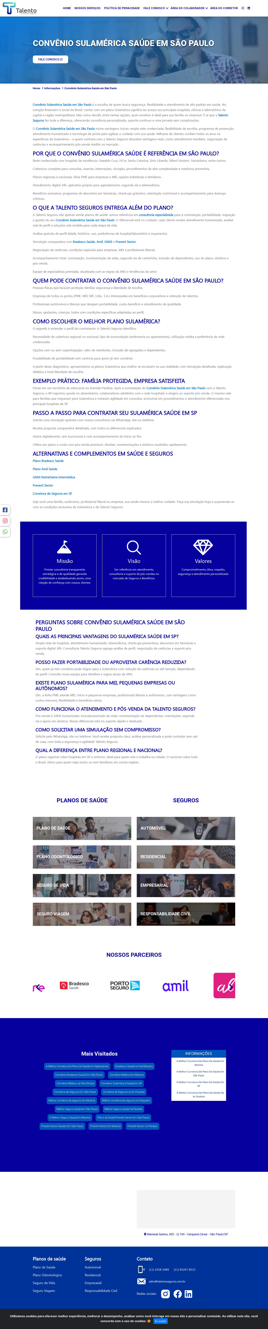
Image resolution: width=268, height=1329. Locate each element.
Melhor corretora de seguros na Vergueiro (126, 1100)
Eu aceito (160, 1321)
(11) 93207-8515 (184, 1269)
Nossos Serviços (87, 8)
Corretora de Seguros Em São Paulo (75, 1091)
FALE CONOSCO (49, 59)
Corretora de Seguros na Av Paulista (124, 1091)
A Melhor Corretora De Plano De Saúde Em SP (200, 1084)
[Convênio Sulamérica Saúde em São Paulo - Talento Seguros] (167, 1294)
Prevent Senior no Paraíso (143, 1126)
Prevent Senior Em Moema (105, 1126)
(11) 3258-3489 (159, 1269)
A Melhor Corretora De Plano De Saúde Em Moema (200, 1063)
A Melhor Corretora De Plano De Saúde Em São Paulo (200, 1073)
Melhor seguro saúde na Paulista (123, 1109)
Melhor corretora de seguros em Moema (71, 1100)
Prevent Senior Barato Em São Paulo (62, 1126)
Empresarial (93, 1282)
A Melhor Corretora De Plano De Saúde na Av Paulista (200, 1094)
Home (67, 8)
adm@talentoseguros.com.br (167, 1281)
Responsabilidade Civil (101, 1290)
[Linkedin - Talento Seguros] (248, 8)
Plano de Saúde (44, 1267)
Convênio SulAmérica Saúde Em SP (121, 1083)
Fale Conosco (154, 8)
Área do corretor (224, 8)
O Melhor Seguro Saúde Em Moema (69, 1117)
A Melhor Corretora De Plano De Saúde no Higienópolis (77, 1066)
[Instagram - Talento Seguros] (242, 8)
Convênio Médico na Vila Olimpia (75, 1083)
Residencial (93, 1275)
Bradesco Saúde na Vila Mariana (134, 1066)
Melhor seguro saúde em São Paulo (77, 1109)
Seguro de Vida (44, 1282)
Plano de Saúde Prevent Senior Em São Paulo (123, 1117)
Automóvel (93, 1267)
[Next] (230, 985)
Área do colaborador (187, 8)
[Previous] (37, 985)
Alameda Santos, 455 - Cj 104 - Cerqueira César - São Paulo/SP (187, 1234)
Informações (52, 88)
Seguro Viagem (44, 1290)
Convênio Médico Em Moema (127, 1074)
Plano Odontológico (47, 1275)
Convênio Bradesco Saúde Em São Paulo (79, 1074)
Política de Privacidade (122, 8)
